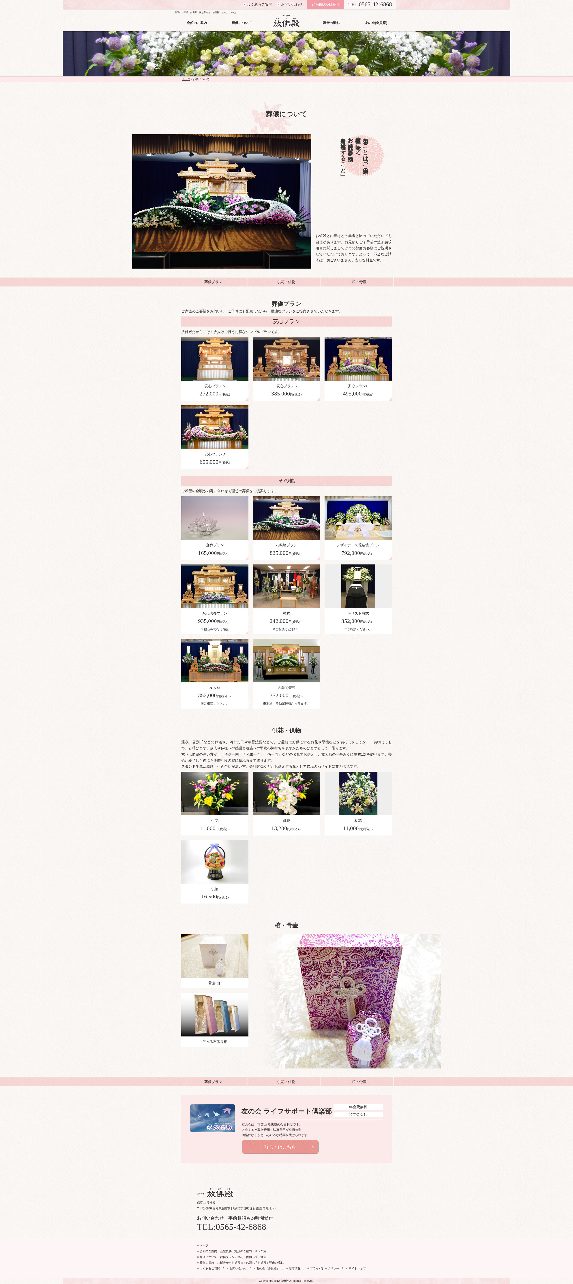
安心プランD (215, 458)
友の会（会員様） (267, 1268)
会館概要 (226, 1251)
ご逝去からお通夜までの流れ (236, 1262)
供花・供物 (286, 282)
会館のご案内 (197, 23)
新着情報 (293, 1268)
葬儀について (242, 23)
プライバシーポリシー (323, 1268)
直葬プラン (215, 549)
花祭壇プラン (286, 549)
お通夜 (262, 1262)
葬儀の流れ (331, 23)
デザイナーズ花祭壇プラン (358, 549)
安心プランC (358, 390)
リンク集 (260, 1251)
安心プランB (286, 390)
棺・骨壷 (359, 282)
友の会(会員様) (376, 23)
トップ (186, 79)
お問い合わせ (292, 4)
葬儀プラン (213, 282)
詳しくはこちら (280, 1147)
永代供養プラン (215, 621)
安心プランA (215, 390)
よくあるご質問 (259, 4)
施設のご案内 (243, 1251)
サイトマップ (356, 1268)
